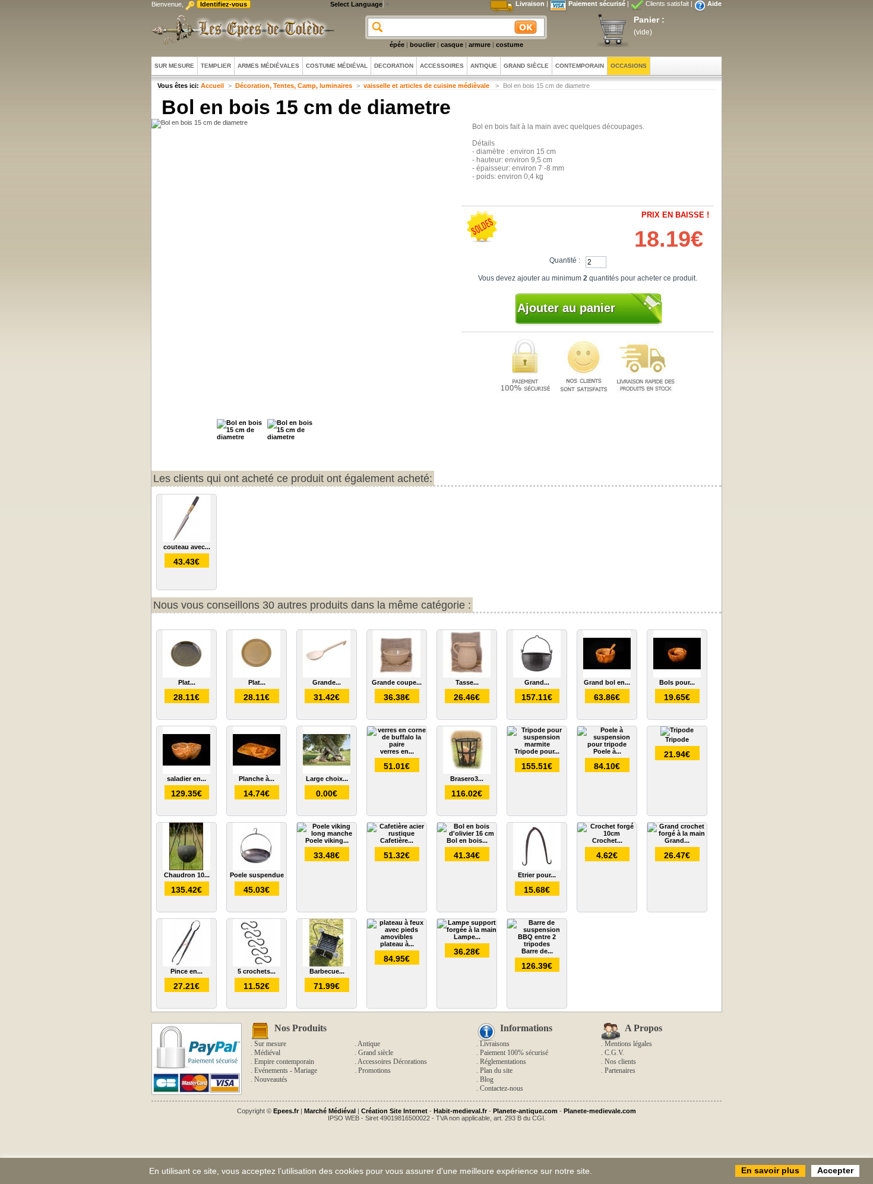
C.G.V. (614, 1052)
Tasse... (467, 682)
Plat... (186, 682)
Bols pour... (677, 682)
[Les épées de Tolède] (240, 29)
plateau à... (397, 943)
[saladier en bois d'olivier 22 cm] (186, 771)
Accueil (212, 85)
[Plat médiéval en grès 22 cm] (256, 675)
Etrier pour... (537, 874)
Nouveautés (270, 1079)
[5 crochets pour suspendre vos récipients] (256, 964)
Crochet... (607, 840)
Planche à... (256, 778)
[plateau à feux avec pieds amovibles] (396, 936)
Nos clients (620, 1061)
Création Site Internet (394, 1110)
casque (452, 44)
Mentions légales (628, 1044)
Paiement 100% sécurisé (514, 1052)
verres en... (397, 751)
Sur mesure (270, 1044)
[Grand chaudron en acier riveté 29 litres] (537, 675)
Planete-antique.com (525, 1110)
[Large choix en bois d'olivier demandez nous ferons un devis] (326, 771)
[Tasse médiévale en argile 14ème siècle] (467, 675)
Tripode (677, 739)
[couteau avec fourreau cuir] (186, 539)
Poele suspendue (257, 874)
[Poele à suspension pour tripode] (607, 744)
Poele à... (607, 751)
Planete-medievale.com (600, 1110)
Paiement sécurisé (596, 3)
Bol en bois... (467, 840)
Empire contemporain (284, 1061)
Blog (487, 1079)
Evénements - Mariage (285, 1070)
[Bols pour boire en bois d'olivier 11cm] (677, 675)
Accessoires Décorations (392, 1061)
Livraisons (495, 1044)
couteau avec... (186, 546)
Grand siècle (375, 1052)
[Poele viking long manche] (326, 833)
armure (480, 44)
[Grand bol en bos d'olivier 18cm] (607, 675)
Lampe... (467, 936)
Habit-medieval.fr (460, 1110)
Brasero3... (466, 778)
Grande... (326, 682)
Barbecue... (326, 971)
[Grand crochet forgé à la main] (677, 833)
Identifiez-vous (223, 4)
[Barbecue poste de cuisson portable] (326, 964)
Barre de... (537, 951)
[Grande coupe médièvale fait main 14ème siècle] (396, 675)
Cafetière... (396, 840)
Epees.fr (286, 1110)
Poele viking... (327, 840)
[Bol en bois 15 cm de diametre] (240, 436)
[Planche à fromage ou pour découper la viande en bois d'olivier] (256, 771)
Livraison (530, 3)
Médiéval (267, 1052)
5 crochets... (257, 971)
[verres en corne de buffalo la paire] (396, 744)
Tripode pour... (536, 751)
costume (509, 44)
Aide (714, 3)
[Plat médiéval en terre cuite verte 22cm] (186, 675)
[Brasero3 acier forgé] (467, 771)
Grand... (536, 682)
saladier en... (186, 778)
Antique (369, 1044)
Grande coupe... (397, 682)
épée (397, 44)
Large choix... (327, 778)
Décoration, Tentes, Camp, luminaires (293, 85)
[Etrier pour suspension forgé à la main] (537, 867)
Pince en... (186, 971)
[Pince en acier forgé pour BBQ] (186, 964)
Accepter (835, 1170)
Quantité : (564, 260)
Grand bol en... (607, 682)
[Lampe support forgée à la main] (466, 929)
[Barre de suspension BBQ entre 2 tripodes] (537, 943)
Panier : (649, 19)
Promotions (374, 1070)
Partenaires (620, 1070)
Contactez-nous (501, 1088)
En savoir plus (770, 1170)
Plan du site (496, 1070)
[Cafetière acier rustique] (396, 833)
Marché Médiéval (330, 1110)
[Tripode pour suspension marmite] (537, 744)
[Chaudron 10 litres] (186, 867)
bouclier (422, 44)
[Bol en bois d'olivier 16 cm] (466, 833)
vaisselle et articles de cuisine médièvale (427, 85)
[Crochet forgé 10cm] (607, 833)
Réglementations (503, 1061)
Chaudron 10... (187, 874)
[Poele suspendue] (256, 867)
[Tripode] (677, 729)
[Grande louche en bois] (326, 675)
